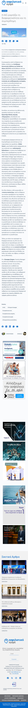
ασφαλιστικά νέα (7, 310)
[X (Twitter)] (7, 41)
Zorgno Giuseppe (12, 307)
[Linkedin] (20, 678)
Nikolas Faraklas (9, 704)
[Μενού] (25, 3)
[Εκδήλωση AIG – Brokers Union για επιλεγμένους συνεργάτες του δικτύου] (14, 616)
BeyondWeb (14, 706)
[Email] (18, 41)
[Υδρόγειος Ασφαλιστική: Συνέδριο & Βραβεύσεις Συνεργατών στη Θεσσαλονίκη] (14, 567)
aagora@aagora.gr (16, 671)
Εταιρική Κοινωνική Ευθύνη (10, 320)
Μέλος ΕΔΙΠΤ (21, 698)
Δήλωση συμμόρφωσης (10, 698)
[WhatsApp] (14, 41)
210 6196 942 (15, 673)
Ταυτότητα (23, 700)
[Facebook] (3, 41)
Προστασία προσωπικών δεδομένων (10, 700)
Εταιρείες (4, 10)
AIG (4, 307)
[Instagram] (16, 678)
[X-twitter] (12, 678)
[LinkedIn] (11, 41)
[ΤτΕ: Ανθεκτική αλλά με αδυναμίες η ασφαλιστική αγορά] (14, 592)
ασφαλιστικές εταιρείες (9, 313)
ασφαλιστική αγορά (8, 316)
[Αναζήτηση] (23, 3)
